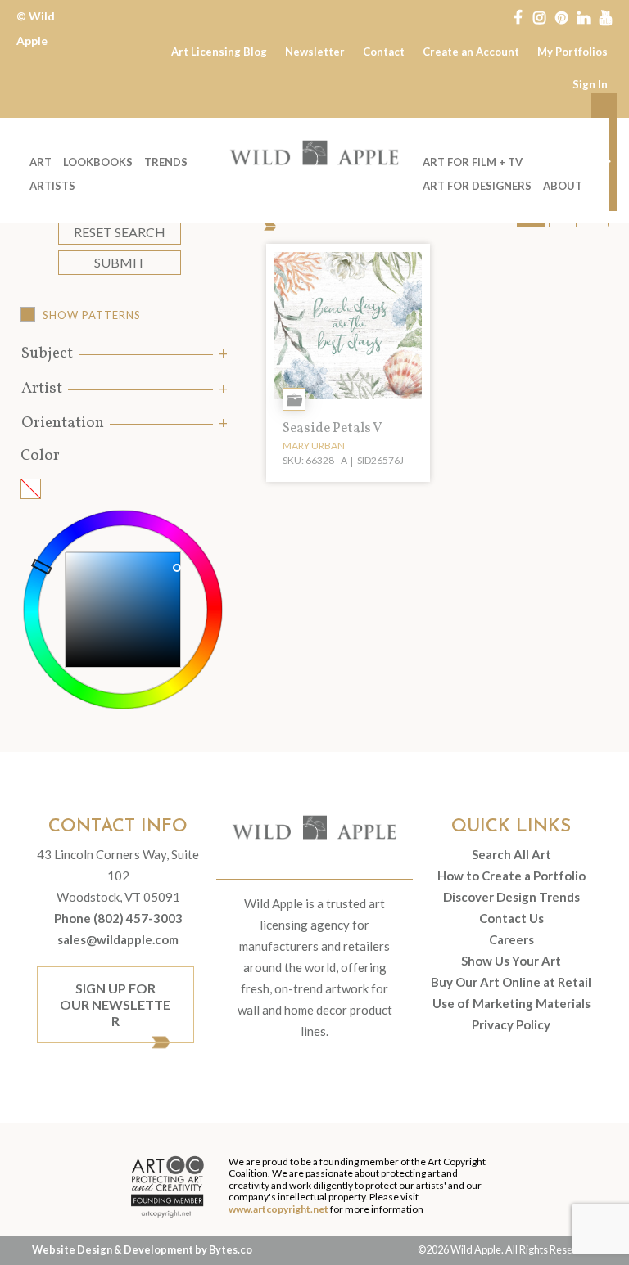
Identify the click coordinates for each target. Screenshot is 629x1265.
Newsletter (315, 51)
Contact (384, 51)
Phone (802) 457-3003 (118, 918)
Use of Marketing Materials (511, 1003)
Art (40, 162)
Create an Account (471, 51)
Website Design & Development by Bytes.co (142, 1249)
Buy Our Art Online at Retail (511, 982)
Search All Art (511, 854)
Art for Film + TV (473, 162)
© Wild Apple (35, 28)
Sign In (590, 84)
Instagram (539, 16)
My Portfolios (572, 51)
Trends (166, 162)
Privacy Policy (511, 1024)
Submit (120, 262)
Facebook (517, 16)
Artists (52, 185)
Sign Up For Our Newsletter (115, 1004)
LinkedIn (583, 16)
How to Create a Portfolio (511, 875)
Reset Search (119, 232)
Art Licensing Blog (219, 51)
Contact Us (511, 918)
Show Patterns (92, 315)
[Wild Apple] (314, 152)
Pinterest (561, 16)
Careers (511, 939)
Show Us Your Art (511, 960)
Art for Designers (477, 185)
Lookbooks (98, 162)
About (562, 185)
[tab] (122, 354)
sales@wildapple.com (118, 939)
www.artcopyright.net (278, 1209)
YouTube (605, 16)
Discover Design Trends (511, 896)
